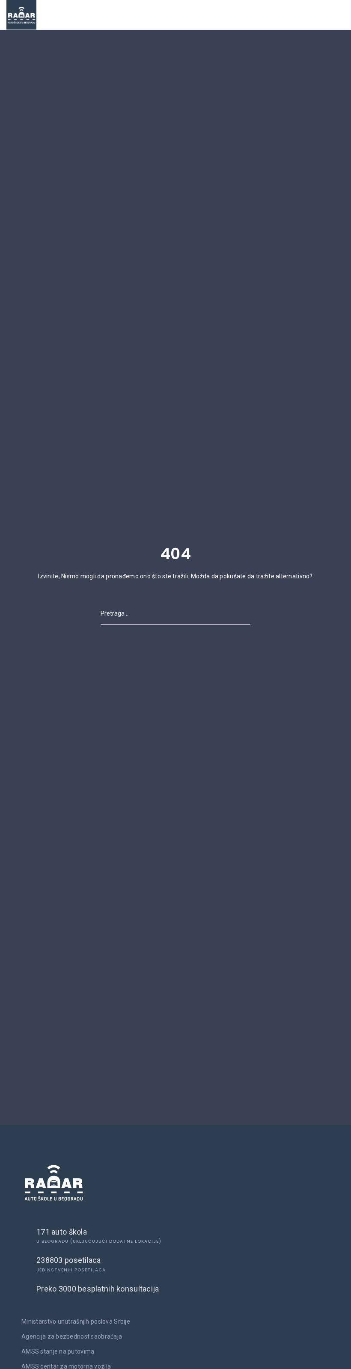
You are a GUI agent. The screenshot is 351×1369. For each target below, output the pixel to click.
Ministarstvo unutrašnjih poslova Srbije (75, 1321)
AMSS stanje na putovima (57, 1351)
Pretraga (236, 613)
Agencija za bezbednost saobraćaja (71, 1336)
